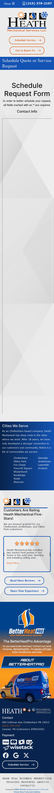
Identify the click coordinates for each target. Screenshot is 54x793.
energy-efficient (43, 649)
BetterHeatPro (21, 649)
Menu (8, 3)
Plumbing (25, 778)
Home (6, 778)
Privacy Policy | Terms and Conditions (27, 792)
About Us (42, 782)
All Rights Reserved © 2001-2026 (37, 789)
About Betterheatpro (26, 662)
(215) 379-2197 (39, 3)
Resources (27, 782)
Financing (12, 782)
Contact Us (27, 785)
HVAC (14, 778)
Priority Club (42, 778)
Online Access (20, 789)
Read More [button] (13, 563)
